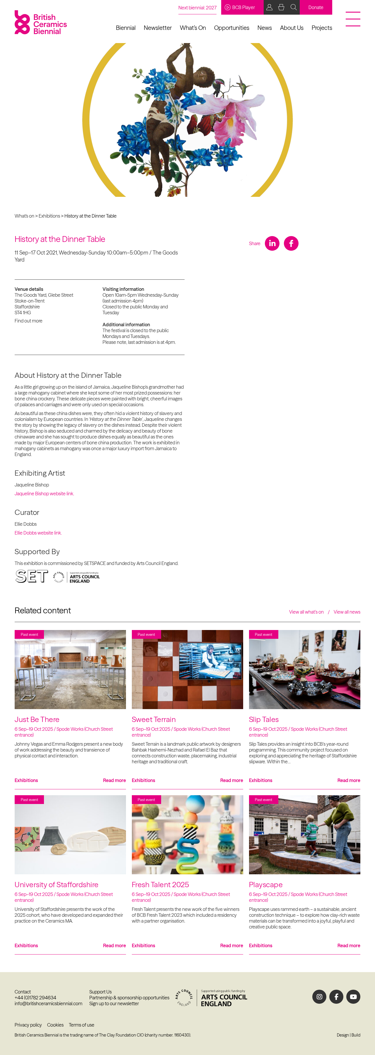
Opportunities (231, 27)
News (265, 27)
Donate (315, 7)
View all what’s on (306, 612)
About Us (292, 27)
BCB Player (243, 7)
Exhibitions (49, 216)
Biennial (126, 27)
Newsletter (158, 27)
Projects (322, 27)
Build (356, 1035)
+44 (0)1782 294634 (35, 998)
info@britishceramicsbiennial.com (48, 1003)
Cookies (55, 1025)
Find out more (28, 321)
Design (343, 1035)
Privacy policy (28, 1025)
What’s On (193, 27)
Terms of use (81, 1025)
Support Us (100, 992)
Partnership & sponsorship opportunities (129, 998)
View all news (347, 612)
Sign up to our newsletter (114, 1003)
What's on (24, 216)
